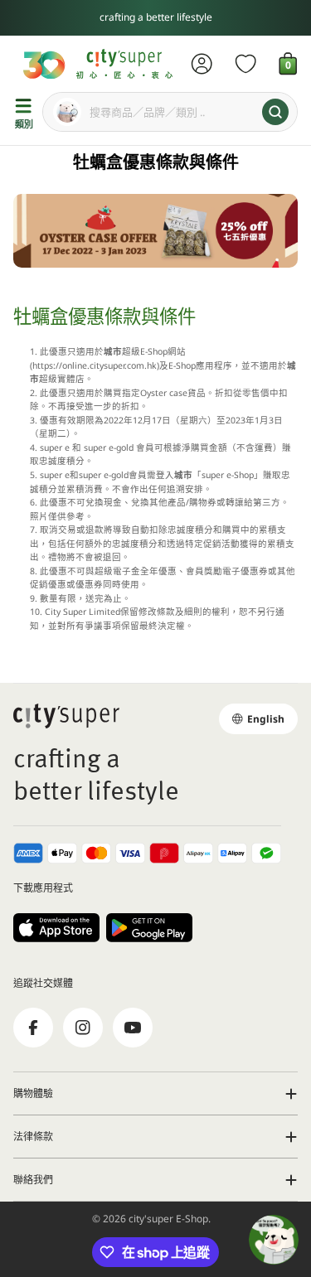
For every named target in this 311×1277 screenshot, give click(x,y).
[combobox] (170, 112)
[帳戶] (202, 63)
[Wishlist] (246, 63)
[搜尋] (275, 112)
